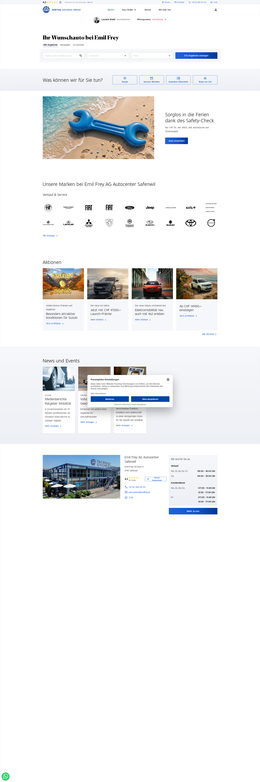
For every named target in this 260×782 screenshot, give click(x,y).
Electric (111, 9)
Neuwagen (65, 44)
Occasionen (78, 44)
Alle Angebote (50, 44)
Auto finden (127, 9)
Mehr (89, 2)
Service (147, 9)
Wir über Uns (165, 9)
